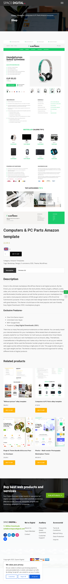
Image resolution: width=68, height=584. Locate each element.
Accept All (34, 576)
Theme (36, 263)
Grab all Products (54, 495)
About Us (28, 528)
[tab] (9, 270)
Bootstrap (11, 263)
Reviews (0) (22, 270)
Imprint (55, 540)
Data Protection (58, 536)
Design (17, 263)
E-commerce (25, 263)
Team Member (30, 531)
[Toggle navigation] (63, 2)
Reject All (23, 576)
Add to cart (15, 254)
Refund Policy (58, 533)
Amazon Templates (17, 261)
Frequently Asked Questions (42, 530)
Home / (14, 15)
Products (20, 15)
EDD (31, 263)
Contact (27, 534)
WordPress (43, 263)
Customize (12, 576)
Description (9, 270)
